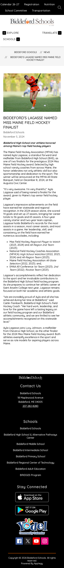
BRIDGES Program (30, 475)
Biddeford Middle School (30, 444)
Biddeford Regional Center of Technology (30, 462)
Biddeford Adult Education (30, 468)
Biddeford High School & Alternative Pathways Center (30, 436)
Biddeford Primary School (30, 456)
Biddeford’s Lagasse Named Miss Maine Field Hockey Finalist (35, 58)
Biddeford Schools (25, 52)
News (47, 52)
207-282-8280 (30, 406)
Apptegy (38, 563)
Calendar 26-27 (9, 4)
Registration (31, 4)
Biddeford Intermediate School (30, 450)
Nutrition (49, 4)
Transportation (41, 10)
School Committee (16, 10)
